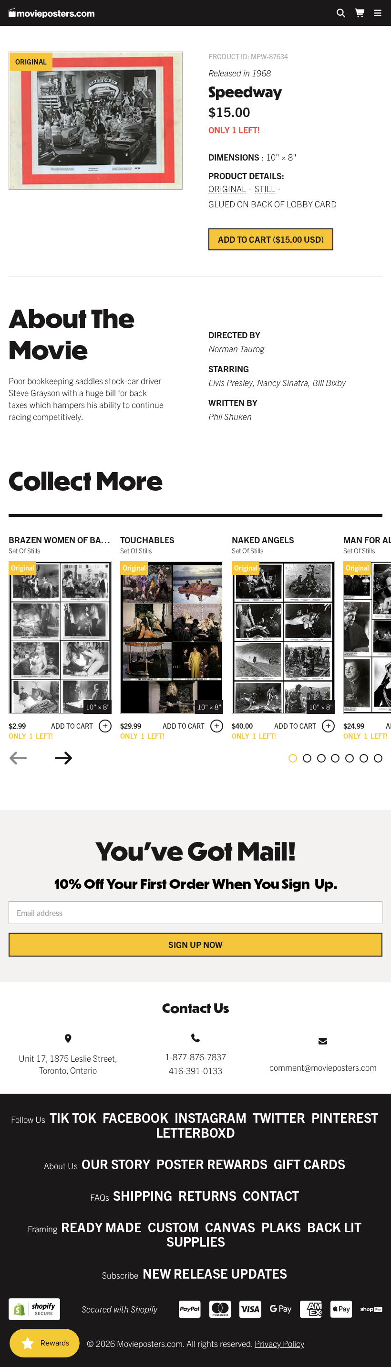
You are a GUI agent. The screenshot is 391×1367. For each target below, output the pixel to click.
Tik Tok (73, 1117)
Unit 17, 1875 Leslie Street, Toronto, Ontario (68, 1064)
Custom (173, 1226)
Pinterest (344, 1117)
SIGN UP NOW (195, 944)
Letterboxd (195, 1132)
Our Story (116, 1163)
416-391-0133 (195, 1070)
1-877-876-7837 (195, 1056)
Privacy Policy (279, 1343)
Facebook (135, 1117)
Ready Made (101, 1226)
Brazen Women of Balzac (66, 539)
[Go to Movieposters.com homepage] (51, 13)
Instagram (211, 1117)
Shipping (142, 1195)
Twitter (279, 1117)
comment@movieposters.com (323, 1067)
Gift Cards (309, 1163)
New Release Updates (215, 1273)
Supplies (195, 1241)
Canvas (230, 1226)
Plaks (281, 1226)
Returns (207, 1195)
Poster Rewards (212, 1163)
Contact (271, 1195)
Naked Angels (263, 539)
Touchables (147, 539)
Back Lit (334, 1226)
